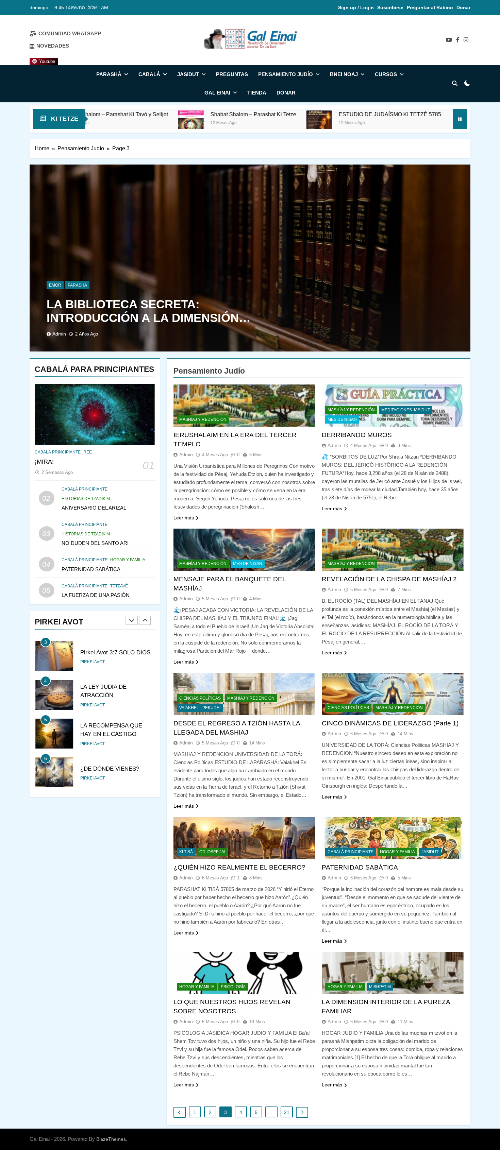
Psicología (233, 986)
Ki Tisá (186, 851)
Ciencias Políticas (200, 698)
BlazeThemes (111, 1139)
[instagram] (466, 40)
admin (59, 334)
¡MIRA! (44, 461)
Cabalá (149, 74)
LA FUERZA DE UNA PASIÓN (96, 595)
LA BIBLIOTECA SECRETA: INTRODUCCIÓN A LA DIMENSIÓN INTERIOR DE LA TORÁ (143, 317)
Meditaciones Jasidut (405, 410)
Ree (87, 452)
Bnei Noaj (344, 74)
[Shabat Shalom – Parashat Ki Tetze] (85, 123)
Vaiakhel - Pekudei (199, 707)
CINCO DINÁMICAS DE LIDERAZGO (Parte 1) (390, 723)
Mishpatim (380, 986)
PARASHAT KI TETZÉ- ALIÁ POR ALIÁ (400, 114)
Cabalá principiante (58, 452)
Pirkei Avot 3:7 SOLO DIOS (115, 652)
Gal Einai (217, 93)
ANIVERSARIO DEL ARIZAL (94, 508)
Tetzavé (119, 586)
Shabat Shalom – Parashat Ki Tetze (147, 114)
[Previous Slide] (132, 620)
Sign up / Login (356, 7)
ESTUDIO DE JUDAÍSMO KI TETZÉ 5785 (284, 114)
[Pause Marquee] (460, 119)
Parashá (108, 74)
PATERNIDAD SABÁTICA (91, 569)
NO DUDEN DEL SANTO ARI (95, 543)
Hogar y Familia (127, 559)
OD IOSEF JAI (212, 851)
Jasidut (188, 74)
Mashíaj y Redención (203, 419)
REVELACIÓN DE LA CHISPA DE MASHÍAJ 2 (389, 579)
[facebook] (458, 40)
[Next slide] (145, 620)
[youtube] (449, 40)
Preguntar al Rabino (430, 7)
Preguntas (232, 74)
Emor (55, 285)
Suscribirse (390, 7)
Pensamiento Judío (285, 74)
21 (286, 1112)
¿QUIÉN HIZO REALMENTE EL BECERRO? (239, 867)
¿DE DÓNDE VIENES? (109, 769)
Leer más (183, 517)
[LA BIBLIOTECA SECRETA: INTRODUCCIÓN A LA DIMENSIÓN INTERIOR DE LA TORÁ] (250, 258)
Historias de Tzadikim (86, 498)
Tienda (256, 93)
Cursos (386, 74)
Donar (463, 7)
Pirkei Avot (92, 661)
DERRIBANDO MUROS (357, 435)
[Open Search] (454, 83)
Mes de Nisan (342, 419)
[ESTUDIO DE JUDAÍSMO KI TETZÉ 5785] (213, 123)
